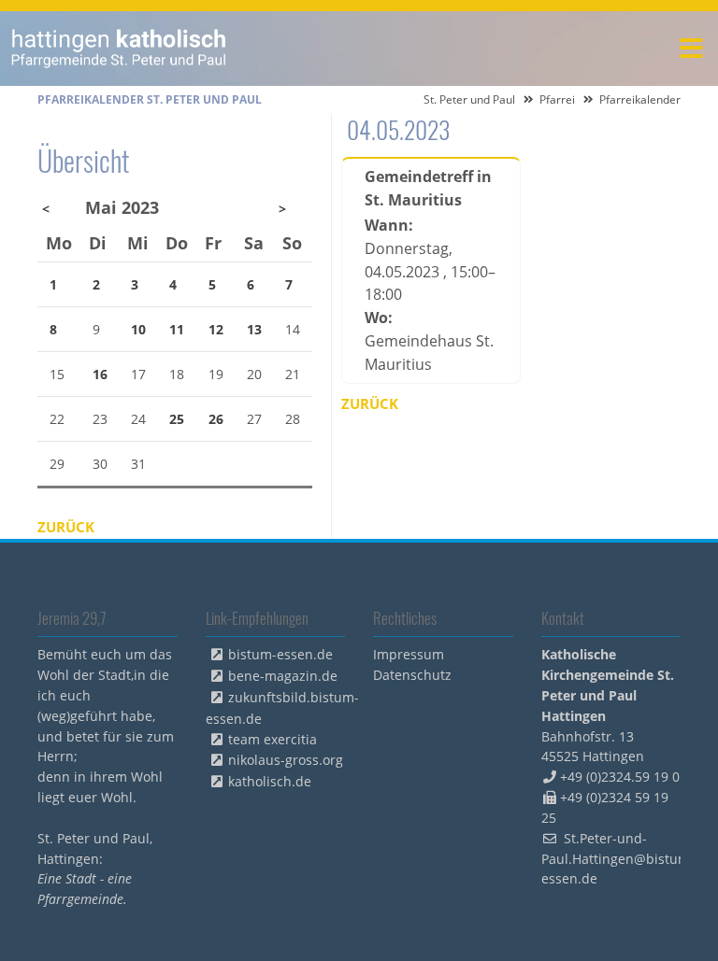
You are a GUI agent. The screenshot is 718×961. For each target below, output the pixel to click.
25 (176, 419)
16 (100, 374)
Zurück (369, 403)
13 (254, 329)
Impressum (408, 654)
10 (138, 329)
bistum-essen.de (280, 654)
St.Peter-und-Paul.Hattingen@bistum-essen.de (618, 858)
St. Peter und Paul (469, 99)
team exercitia (272, 739)
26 (215, 419)
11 (176, 329)
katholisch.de (269, 781)
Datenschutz (412, 675)
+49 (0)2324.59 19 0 (620, 776)
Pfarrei (557, 99)
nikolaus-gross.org (285, 760)
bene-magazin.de (282, 676)
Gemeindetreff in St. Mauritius (428, 188)
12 (215, 329)
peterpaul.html (119, 48)
